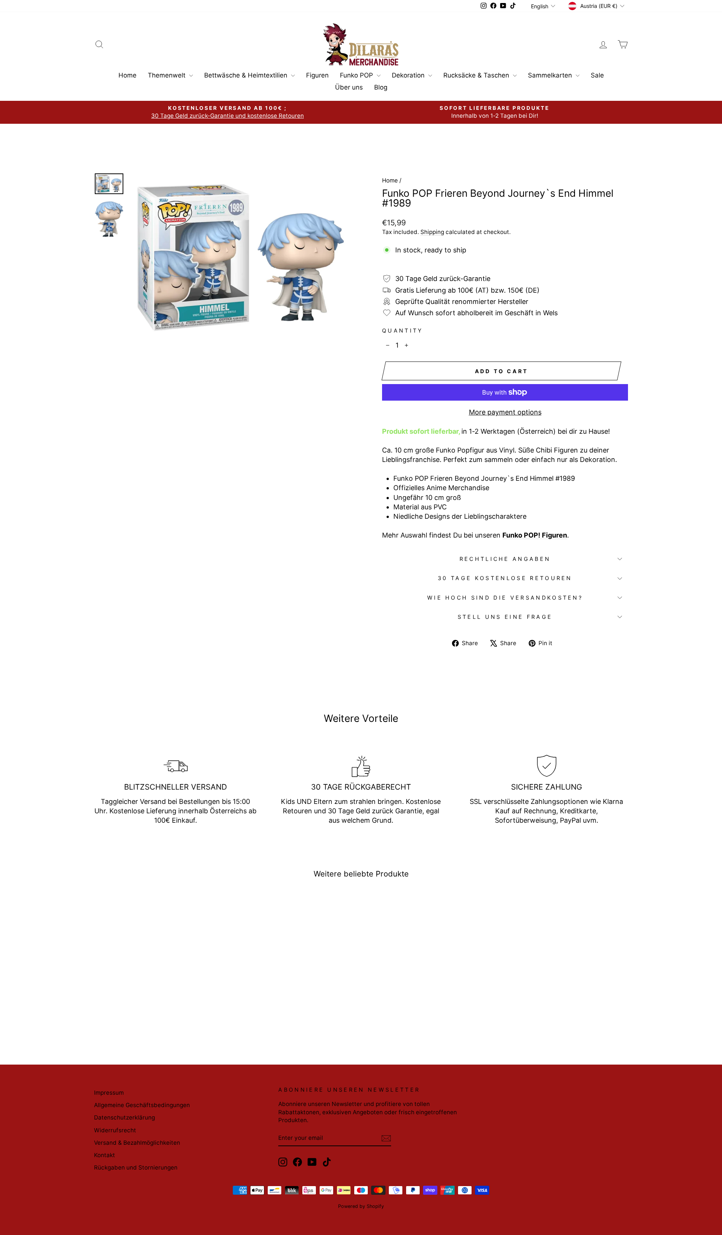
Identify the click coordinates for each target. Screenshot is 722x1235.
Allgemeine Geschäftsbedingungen (142, 1105)
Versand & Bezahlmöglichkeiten (137, 1142)
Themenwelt (167, 75)
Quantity (402, 330)
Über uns (349, 87)
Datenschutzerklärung (124, 1117)
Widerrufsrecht (115, 1130)
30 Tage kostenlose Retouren (505, 578)
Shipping (432, 231)
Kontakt (104, 1155)
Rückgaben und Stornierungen (135, 1167)
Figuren (317, 75)
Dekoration (409, 75)
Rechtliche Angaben (505, 559)
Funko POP (357, 75)
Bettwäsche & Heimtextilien (246, 75)
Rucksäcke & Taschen (477, 75)
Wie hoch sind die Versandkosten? (505, 597)
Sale (597, 75)
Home (127, 75)
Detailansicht (158, 983)
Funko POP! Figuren (534, 535)
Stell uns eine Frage (505, 617)
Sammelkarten (551, 75)
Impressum (109, 1092)
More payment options (505, 412)
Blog (380, 87)
